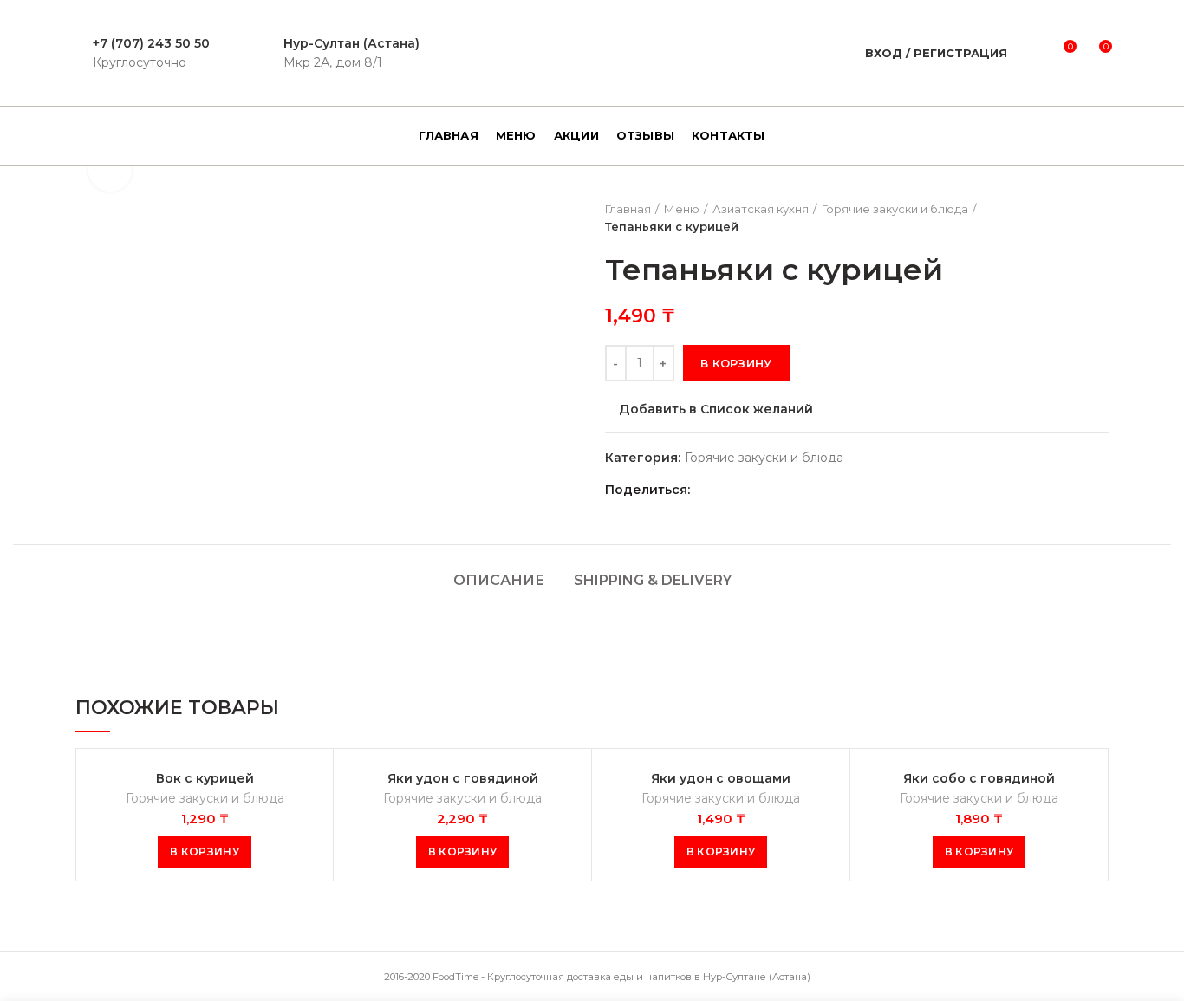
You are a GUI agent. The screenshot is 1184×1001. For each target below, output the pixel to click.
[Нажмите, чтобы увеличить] (110, 170)
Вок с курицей (205, 778)
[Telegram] (795, 489)
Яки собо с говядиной (979, 778)
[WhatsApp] (752, 489)
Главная (628, 209)
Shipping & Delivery (653, 580)
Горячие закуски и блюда (895, 209)
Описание (498, 580)
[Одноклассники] (730, 489)
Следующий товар (1100, 217)
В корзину (736, 363)
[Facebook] (708, 489)
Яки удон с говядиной (462, 778)
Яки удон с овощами (720, 778)
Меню (681, 209)
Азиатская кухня (760, 209)
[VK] (773, 489)
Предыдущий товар (1065, 217)
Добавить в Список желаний (716, 409)
